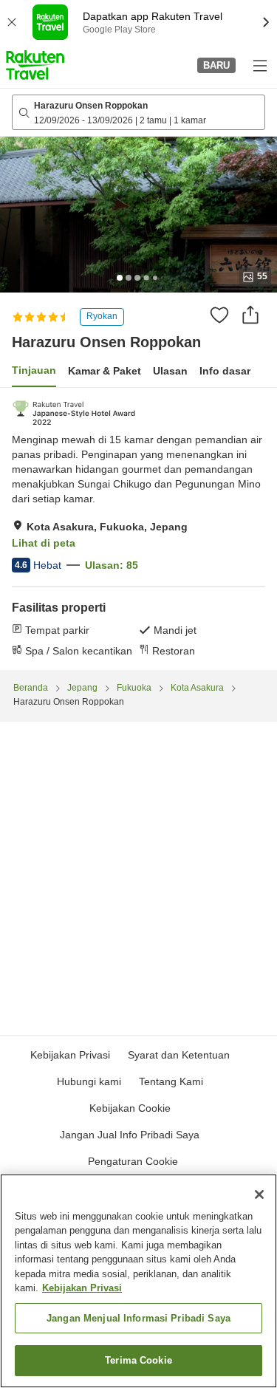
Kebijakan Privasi (82, 1287)
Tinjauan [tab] (34, 370)
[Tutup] (259, 1194)
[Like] (219, 314)
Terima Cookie (138, 1360)
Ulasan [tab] (170, 371)
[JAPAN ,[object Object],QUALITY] (74, 413)
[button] (35, 65)
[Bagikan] (250, 314)
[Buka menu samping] (259, 65)
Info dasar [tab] (224, 371)
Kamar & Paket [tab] (104, 371)
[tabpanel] (138, 529)
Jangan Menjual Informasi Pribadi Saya (138, 1318)
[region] (138, 1281)
